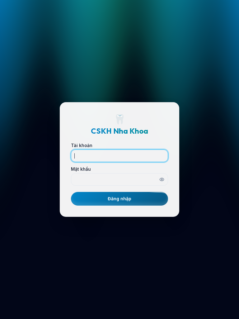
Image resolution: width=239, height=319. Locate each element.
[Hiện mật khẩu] (162, 179)
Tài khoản (81, 145)
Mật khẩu (81, 169)
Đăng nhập (119, 198)
